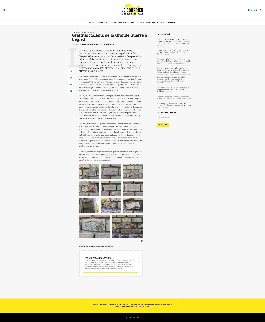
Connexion (170, 22)
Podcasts (140, 22)
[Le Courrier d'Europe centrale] (132, 10)
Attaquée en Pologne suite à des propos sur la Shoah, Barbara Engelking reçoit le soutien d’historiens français (174, 61)
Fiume (102, 246)
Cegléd (98, 246)
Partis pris (150, 22)
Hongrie (106, 44)
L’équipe (95, 304)
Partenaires (103, 304)
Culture (112, 22)
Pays (91, 22)
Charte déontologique (129, 306)
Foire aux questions (114, 304)
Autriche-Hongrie (89, 246)
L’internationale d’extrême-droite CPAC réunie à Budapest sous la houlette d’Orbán (173, 52)
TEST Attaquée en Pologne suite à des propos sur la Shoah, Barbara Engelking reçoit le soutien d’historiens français (173, 41)
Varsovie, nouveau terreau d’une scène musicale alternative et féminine (173, 97)
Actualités (100, 22)
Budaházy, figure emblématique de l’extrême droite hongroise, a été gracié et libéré (174, 105)
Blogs (159, 22)
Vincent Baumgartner (90, 44)
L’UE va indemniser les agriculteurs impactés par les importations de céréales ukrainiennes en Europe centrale (172, 80)
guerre (107, 246)
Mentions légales (144, 306)
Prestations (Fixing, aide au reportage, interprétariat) (153, 304)
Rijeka (111, 246)
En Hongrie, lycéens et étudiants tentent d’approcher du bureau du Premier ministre (173, 90)
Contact (118, 306)
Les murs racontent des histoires (83, 32)
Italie (112, 44)
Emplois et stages (128, 304)
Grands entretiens (126, 22)
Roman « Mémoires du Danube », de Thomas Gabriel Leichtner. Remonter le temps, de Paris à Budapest (173, 70)
